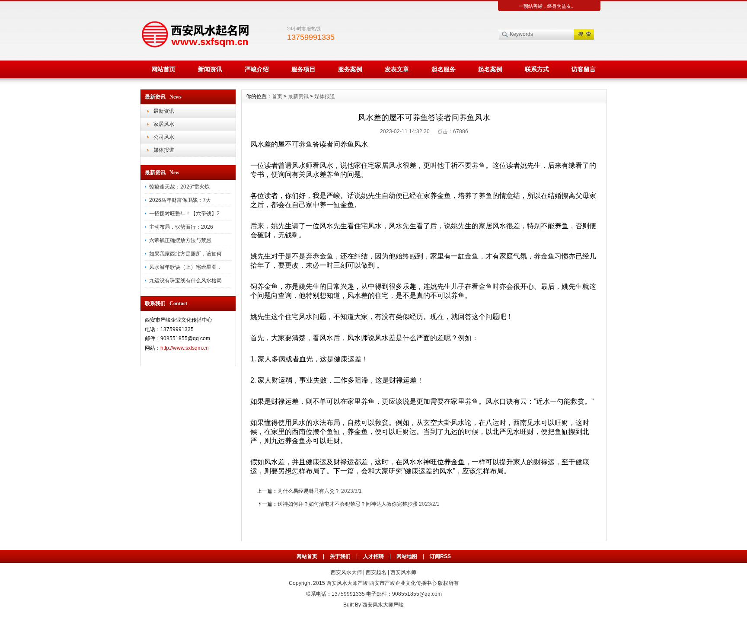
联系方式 (537, 69)
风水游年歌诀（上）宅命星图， (185, 267)
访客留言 (583, 69)
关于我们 (340, 556)
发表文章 (397, 69)
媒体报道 (163, 150)
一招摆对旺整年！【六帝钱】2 (184, 214)
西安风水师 (403, 572)
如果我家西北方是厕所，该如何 (185, 254)
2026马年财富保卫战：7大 (180, 200)
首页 (277, 96)
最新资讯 (163, 111)
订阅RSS (440, 556)
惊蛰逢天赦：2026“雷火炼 (179, 187)
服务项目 (303, 69)
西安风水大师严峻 (347, 583)
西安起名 (376, 572)
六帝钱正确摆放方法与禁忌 (180, 240)
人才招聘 (373, 556)
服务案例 (350, 69)
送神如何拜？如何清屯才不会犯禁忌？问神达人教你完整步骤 (348, 504)
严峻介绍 (257, 69)
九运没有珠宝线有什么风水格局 (185, 281)
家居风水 (163, 124)
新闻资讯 (210, 69)
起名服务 (443, 69)
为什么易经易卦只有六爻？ (309, 491)
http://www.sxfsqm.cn (184, 348)
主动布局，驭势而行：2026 (181, 227)
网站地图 (406, 556)
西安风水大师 (346, 572)
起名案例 (490, 69)
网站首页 (163, 69)
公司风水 (163, 137)
